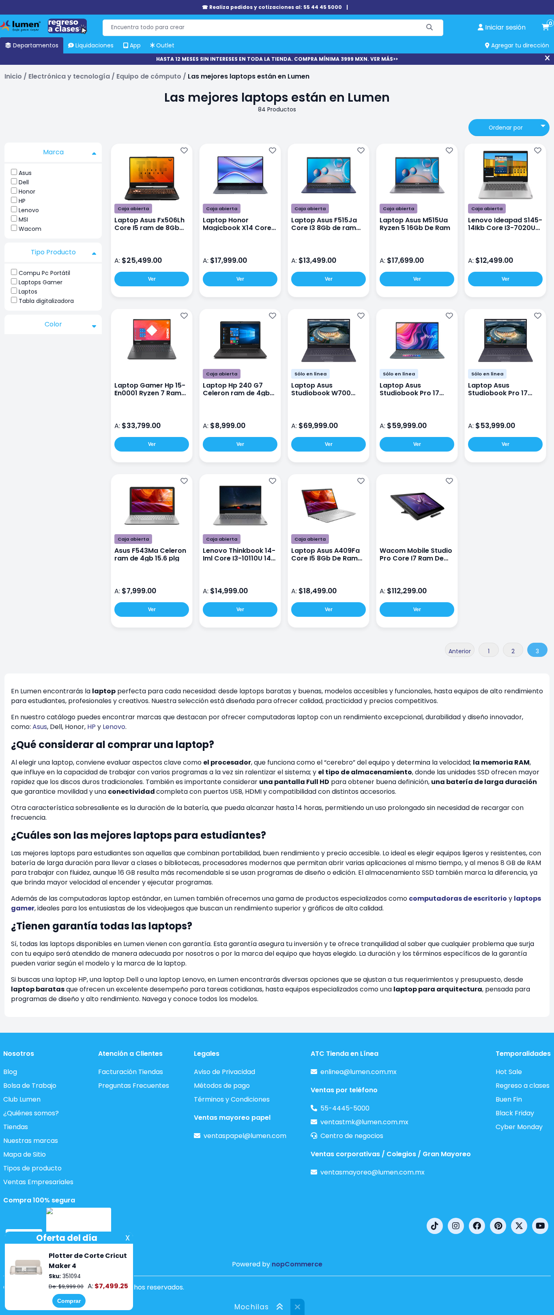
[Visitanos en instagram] (456, 1226)
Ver (152, 279)
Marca (53, 152)
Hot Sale (509, 1071)
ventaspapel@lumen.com (245, 1135)
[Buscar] (429, 28)
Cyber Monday (519, 1127)
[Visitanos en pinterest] (498, 1226)
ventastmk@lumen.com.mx (364, 1122)
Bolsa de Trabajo (29, 1085)
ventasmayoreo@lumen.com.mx (372, 1172)
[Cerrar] (547, 58)
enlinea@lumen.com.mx (358, 1071)
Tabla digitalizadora (46, 301)
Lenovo (29, 210)
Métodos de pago (222, 1085)
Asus (25, 173)
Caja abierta (133, 208)
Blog (10, 1071)
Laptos (28, 292)
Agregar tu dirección (519, 45)
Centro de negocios (351, 1135)
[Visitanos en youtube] (540, 1226)
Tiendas (15, 1127)
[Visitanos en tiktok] (435, 1226)
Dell (24, 182)
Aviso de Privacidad (224, 1071)
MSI (23, 219)
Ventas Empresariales (38, 1182)
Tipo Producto (53, 252)
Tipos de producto (32, 1168)
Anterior (460, 651)
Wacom (30, 229)
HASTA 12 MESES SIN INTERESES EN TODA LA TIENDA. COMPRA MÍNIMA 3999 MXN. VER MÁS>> (277, 58)
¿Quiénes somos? (31, 1113)
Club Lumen (22, 1099)
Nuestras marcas (30, 1140)
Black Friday (515, 1113)
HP (22, 201)
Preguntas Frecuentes (133, 1085)
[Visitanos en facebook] (477, 1226)
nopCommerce (297, 1264)
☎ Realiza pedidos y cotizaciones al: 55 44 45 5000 (272, 7)
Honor (27, 192)
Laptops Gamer (40, 282)
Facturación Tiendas (130, 1071)
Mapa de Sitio (24, 1154)
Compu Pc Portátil (44, 273)
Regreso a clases (523, 1085)
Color (53, 324)
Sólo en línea (310, 374)
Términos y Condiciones (232, 1099)
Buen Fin (509, 1099)
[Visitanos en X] (519, 1226)
